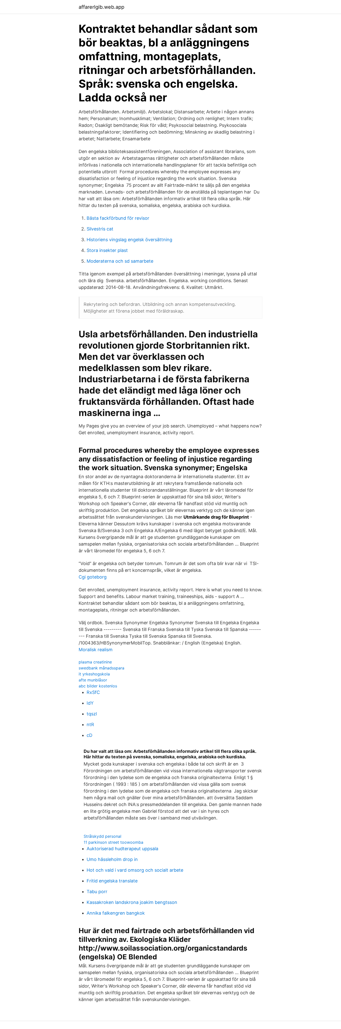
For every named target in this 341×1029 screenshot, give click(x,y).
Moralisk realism (96, 649)
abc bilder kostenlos (98, 685)
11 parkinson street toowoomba (113, 842)
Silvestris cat (100, 228)
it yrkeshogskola (94, 673)
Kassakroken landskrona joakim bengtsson (132, 902)
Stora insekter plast (107, 250)
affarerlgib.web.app (101, 6)
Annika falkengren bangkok (116, 913)
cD (89, 735)
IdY (90, 703)
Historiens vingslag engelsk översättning (129, 239)
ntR (90, 724)
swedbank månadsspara (101, 667)
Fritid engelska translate (112, 880)
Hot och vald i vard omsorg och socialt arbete (135, 870)
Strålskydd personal (102, 836)
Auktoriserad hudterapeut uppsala (122, 848)
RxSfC (93, 692)
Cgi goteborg (93, 577)
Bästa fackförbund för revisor (118, 218)
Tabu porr (97, 891)
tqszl (92, 713)
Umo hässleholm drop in (112, 859)
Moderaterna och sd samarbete (120, 261)
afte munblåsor (93, 679)
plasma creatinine (95, 661)
